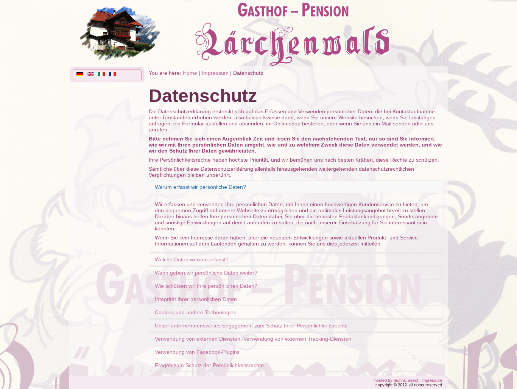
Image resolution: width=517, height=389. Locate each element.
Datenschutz (203, 96)
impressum (432, 380)
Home (190, 73)
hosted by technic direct (396, 380)
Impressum (215, 73)
